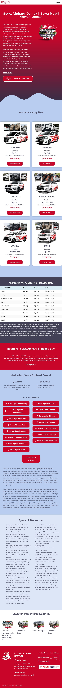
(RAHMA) (19, 79)
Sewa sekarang (15, 163)
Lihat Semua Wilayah (31, 458)
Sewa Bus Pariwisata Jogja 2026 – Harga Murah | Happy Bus (7, 635)
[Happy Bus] (5, 2)
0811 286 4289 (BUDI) (46, 387)
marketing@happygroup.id (46, 385)
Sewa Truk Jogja (38, 631)
